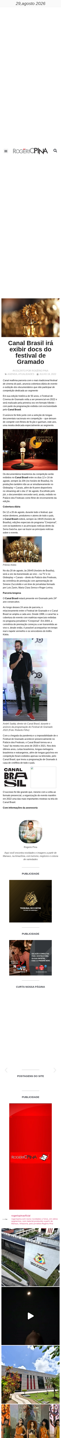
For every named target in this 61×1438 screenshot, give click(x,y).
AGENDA (12, 374)
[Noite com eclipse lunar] (30, 1316)
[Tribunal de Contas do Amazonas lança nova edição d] (30, 1375)
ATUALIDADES (26, 374)
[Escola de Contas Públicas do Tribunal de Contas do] (30, 1257)
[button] (6, 151)
